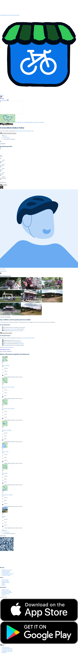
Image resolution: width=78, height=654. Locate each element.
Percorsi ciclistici (5, 581)
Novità (3, 583)
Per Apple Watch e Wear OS (7, 573)
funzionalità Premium (9, 347)
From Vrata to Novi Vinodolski (8, 387)
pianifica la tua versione (11, 329)
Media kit (4, 594)
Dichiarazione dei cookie (7, 651)
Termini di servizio (5, 647)
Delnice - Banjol (5, 451)
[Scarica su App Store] (39, 610)
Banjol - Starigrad (5, 365)
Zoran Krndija (2, 268)
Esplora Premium (5, 589)
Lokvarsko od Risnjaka (6, 430)
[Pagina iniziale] (39, 7)
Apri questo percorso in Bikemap (7, 333)
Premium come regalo (6, 591)
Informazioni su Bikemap (7, 592)
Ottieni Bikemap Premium (5, 349)
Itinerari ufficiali (5, 579)
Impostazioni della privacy (7, 649)
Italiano (3, 645)
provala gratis (20, 343)
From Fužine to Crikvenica (7, 494)
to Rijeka (4, 516)
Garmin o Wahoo (19, 330)
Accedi (2, 98)
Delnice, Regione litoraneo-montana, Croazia (25, 130)
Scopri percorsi (6, 137)
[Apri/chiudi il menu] (8, 100)
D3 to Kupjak (4, 473)
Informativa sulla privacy (7, 648)
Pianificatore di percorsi (7, 15)
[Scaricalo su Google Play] (39, 632)
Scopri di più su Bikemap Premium (28, 337)
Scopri (1, 15)
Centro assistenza (5, 593)
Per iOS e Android (5, 572)
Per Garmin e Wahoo (6, 575)
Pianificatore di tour (6, 571)
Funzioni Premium (15, 15)
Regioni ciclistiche (5, 582)
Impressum (4, 652)
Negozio (4, 585)
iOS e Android (17, 340)
